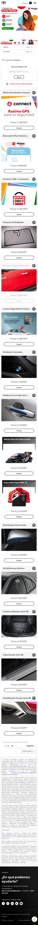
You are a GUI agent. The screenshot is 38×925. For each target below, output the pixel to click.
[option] (19, 43)
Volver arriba (28, 751)
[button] (3, 43)
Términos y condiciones (8, 920)
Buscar (19, 77)
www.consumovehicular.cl (18, 766)
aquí (24, 863)
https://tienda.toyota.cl (9, 835)
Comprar (19, 128)
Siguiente (31, 746)
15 (12, 746)
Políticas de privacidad (24, 920)
